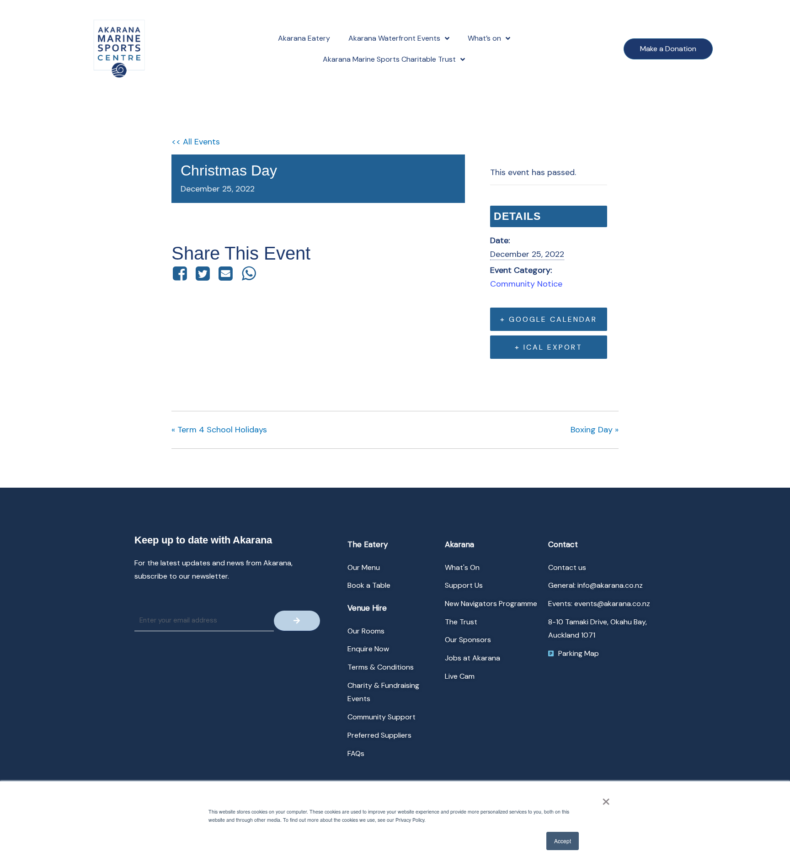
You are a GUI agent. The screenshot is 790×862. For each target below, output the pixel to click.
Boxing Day (595, 429)
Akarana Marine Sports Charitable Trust (389, 59)
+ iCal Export (548, 347)
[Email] (225, 273)
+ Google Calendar (548, 319)
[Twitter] (202, 273)
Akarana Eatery (304, 38)
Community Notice (526, 283)
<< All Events (195, 141)
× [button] (606, 798)
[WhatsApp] (248, 273)
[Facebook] (181, 273)
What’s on (484, 38)
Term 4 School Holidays (219, 429)
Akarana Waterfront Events (394, 38)
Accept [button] (562, 841)
